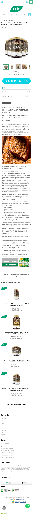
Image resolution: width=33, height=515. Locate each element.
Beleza (3, 421)
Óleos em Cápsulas (8, 20)
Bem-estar (4, 430)
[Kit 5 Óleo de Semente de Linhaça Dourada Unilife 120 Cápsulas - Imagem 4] (24, 66)
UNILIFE (21, 110)
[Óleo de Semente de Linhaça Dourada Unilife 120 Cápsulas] (16, 299)
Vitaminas (4, 425)
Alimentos (4, 418)
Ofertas (3, 434)
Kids (2, 432)
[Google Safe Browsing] (15, 490)
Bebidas (3, 423)
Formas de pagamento (7, 450)
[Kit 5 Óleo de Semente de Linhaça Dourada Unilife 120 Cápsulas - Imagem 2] (11, 66)
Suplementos (5, 428)
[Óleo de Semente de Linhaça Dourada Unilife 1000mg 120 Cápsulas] (16, 327)
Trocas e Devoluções (7, 455)
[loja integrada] (19, 502)
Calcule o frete (5, 96)
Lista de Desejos (7, 103)
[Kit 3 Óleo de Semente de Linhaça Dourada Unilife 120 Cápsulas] (16, 356)
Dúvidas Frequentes (7, 448)
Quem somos (4, 446)
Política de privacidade (7, 457)
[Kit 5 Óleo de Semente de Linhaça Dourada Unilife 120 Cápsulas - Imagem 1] (6, 67)
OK (27, 96)
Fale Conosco (5, 443)
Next (31, 66)
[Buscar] (24, 14)
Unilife (30, 28)
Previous (2, 67)
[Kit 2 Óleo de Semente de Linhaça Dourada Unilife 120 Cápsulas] (16, 384)
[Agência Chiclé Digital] (18, 500)
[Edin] (16, 8)
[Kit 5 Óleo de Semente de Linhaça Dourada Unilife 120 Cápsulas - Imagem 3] (18, 66)
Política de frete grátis (8, 453)
